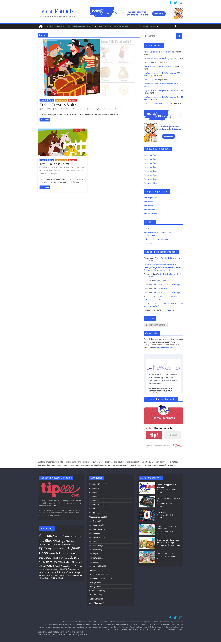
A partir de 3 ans (47, 160)
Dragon (50, 549)
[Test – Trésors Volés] (89, 41)
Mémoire (61, 170)
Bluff (68, 541)
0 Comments (80, 109)
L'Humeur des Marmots (99, 578)
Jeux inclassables (151, 213)
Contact (147, 228)
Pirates (106, 109)
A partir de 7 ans (47, 100)
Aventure (77, 536)
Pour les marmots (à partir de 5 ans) (58, 624)
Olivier (57, 109)
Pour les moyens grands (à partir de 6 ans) (88, 624)
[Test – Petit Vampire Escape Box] (148, 497)
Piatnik (57, 566)
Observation (46, 565)
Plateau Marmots (56, 11)
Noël (80, 562)
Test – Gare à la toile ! (165, 280)
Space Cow (64, 572)
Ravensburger (73, 569)
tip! (154, 435)
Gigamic (74, 548)
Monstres (59, 561)
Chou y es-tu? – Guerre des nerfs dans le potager (168, 541)
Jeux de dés (93, 541)
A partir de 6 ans (150, 171)
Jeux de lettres (95, 549)
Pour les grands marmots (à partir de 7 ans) (121, 624)
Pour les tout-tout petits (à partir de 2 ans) (114, 622)
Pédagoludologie (52, 569)
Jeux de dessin (95, 545)
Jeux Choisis (94, 521)
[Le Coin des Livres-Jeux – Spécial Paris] (148, 525)
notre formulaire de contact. (164, 347)
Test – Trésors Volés (58, 104)
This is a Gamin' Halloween (70, 575)
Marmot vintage (95, 590)
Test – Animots (167, 310)
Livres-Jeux (93, 582)
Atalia (65, 536)
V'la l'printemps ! (51, 174)
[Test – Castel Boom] (148, 552)
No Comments (175, 545)
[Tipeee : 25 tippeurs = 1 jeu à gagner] (148, 483)
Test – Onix (161, 512)
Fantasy (64, 548)
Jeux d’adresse (150, 201)
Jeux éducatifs (149, 209)
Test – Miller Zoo (160, 288)
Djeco (43, 548)
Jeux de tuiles (94, 558)
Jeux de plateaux (150, 198)
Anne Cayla (53, 170)
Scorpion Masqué (48, 572)
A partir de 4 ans (150, 163)
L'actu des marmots (97, 570)
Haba (43, 552)
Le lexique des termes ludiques (156, 239)
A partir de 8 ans (150, 179)
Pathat (100, 109)
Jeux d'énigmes (95, 533)
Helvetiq (52, 553)
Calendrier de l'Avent (53, 544)
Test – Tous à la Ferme (55, 164)
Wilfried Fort (57, 578)
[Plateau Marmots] (41, 26)
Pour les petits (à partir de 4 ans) (171, 622)
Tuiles (42, 174)
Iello (59, 553)
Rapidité (63, 568)
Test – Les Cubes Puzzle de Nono (158, 103)
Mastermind (93, 109)
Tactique (42, 575)
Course (71, 544)
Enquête (56, 549)
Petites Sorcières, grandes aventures (159, 52)
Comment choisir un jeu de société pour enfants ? (157, 624)
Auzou (71, 536)
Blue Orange (55, 540)
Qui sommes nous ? (147, 26)
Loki (71, 557)
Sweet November (116, 109)
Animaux (45, 170)
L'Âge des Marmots (97, 574)
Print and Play (72, 566)
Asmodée (58, 536)
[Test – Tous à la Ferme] (62, 130)
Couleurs (64, 544)
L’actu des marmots (55, 26)
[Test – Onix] (148, 511)
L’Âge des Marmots (123, 26)
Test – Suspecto (150, 79)
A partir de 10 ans (151, 183)
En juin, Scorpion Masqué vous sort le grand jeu (163, 90)
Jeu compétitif (67, 554)
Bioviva (41, 541)
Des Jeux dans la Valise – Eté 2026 (158, 66)
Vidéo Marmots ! (96, 603)
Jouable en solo (60, 557)
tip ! (55, 506)
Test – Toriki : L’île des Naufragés (167, 284)
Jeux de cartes (61, 100)
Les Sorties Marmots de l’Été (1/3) (158, 58)
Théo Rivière (45, 578)
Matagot (48, 562)
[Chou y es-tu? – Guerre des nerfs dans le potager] (148, 538)
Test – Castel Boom (165, 554)
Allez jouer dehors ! (97, 517)
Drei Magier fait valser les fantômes (158, 270)
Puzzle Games (95, 599)
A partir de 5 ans (150, 167)
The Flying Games (52, 575)
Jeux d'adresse (95, 525)
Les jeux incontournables (81, 26)
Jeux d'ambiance (95, 529)
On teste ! (104, 26)
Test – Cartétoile (151, 62)
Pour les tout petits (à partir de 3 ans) (144, 622)
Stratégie (76, 572)
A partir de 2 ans (150, 155)
